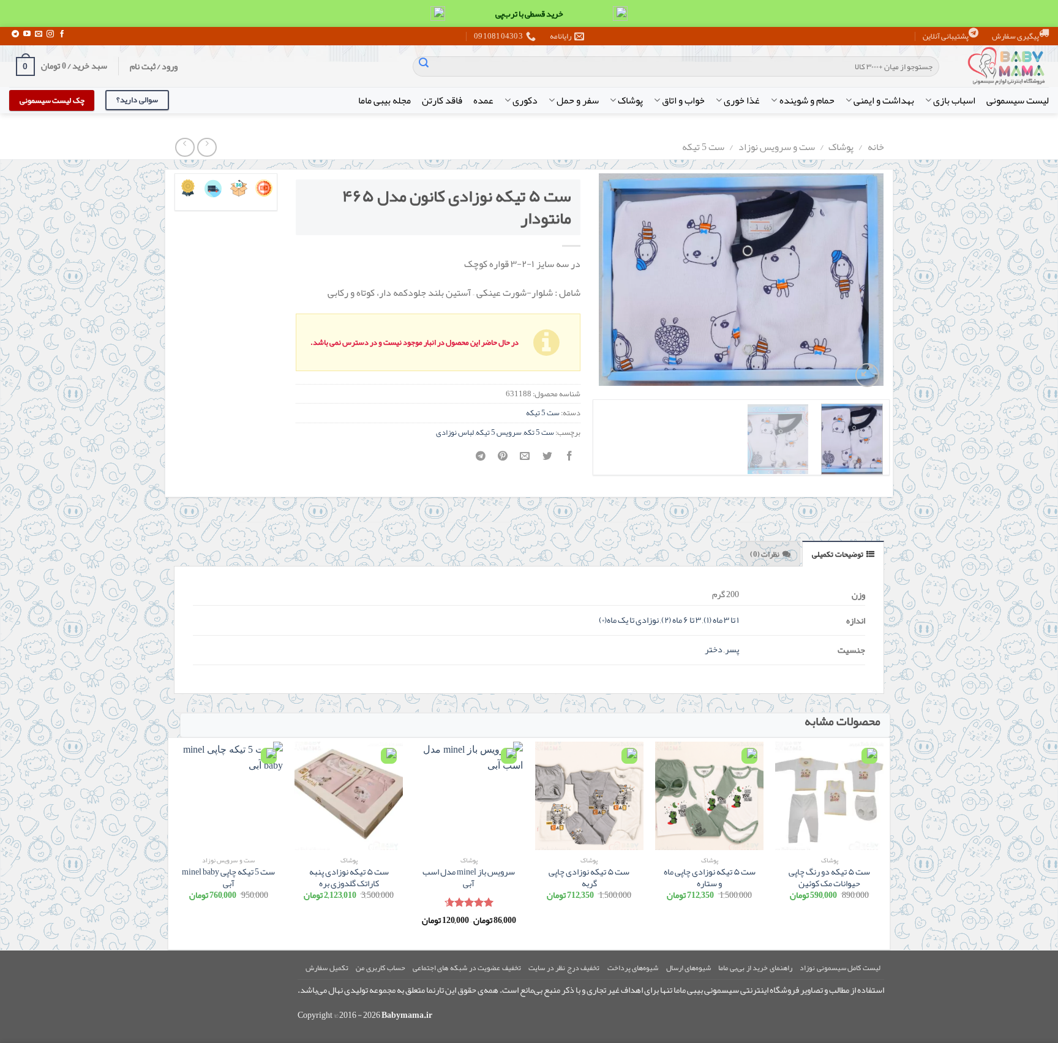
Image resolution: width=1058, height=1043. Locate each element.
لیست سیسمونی (1017, 100)
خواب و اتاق (683, 100)
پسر (732, 649)
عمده (483, 100)
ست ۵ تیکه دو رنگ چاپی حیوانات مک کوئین (829, 878)
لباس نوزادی (455, 432)
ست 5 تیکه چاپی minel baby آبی (228, 878)
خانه (876, 147)
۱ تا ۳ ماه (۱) (721, 620)
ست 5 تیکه (703, 147)
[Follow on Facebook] (62, 34)
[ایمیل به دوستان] (525, 460)
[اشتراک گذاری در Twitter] (547, 460)
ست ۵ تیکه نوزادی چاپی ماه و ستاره (710, 878)
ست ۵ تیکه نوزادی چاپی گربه (589, 878)
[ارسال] (423, 66)
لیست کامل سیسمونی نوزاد (840, 967)
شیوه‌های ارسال (688, 967)
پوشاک (630, 100)
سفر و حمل (578, 100)
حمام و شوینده (806, 100)
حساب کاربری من (380, 967)
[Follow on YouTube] (27, 34)
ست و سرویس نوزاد (776, 147)
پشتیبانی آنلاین (946, 36)
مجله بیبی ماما (384, 100)
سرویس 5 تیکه (499, 432)
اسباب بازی (954, 100)
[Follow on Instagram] (50, 34)
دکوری (525, 100)
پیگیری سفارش (1015, 36)
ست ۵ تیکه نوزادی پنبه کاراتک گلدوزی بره (349, 878)
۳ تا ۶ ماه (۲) (681, 620)
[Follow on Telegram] (15, 34)
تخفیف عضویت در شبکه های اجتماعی (467, 967)
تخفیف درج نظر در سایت (563, 967)
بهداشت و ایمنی (884, 100)
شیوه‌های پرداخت (633, 967)
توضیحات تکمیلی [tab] (837, 554)
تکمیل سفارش (327, 967)
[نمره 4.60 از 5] (468, 902)
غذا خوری (742, 100)
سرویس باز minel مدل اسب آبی (468, 878)
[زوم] (867, 375)
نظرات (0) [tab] (764, 554)
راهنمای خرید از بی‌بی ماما (755, 967)
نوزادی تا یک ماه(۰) (629, 620)
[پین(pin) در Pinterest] (503, 460)
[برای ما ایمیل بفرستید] (38, 34)
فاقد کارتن (442, 100)
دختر (713, 649)
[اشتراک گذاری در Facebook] (569, 460)
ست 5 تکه (538, 432)
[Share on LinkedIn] (481, 460)
